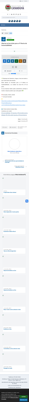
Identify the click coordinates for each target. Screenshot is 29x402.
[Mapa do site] (18, 14)
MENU (4, 24)
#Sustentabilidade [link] (6, 113)
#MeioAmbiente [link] (23, 115)
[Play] (13, 67)
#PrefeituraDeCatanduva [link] (12, 115)
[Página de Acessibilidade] (20, 14)
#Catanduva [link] (14, 113)
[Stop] (16, 67)
